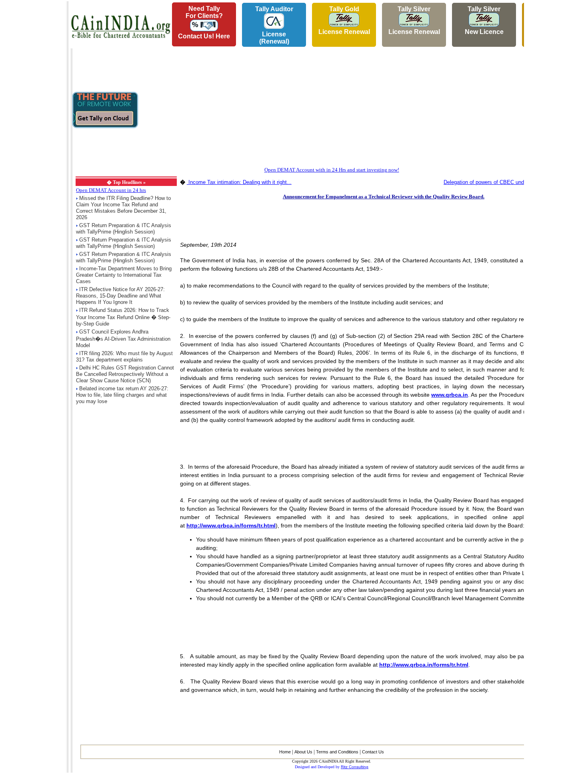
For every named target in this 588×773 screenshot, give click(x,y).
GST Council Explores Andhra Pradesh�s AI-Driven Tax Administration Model (123, 338)
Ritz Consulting (354, 767)
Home (285, 751)
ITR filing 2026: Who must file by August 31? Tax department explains (124, 356)
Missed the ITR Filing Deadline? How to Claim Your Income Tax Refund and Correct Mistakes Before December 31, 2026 (123, 207)
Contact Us (373, 751)
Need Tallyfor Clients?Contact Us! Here (204, 22)
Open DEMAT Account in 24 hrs (111, 190)
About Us (303, 751)
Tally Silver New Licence (484, 20)
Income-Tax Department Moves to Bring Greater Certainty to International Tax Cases (124, 275)
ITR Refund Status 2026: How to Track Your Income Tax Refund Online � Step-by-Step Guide (123, 317)
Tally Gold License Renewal (344, 20)
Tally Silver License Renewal (414, 20)
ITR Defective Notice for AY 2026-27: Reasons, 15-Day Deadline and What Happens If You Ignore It (120, 295)
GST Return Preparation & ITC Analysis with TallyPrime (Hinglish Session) (123, 228)
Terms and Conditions (337, 751)
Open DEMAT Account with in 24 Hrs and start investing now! (331, 170)
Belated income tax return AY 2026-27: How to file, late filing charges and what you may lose (122, 395)
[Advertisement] (32, 120)
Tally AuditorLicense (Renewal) (274, 25)
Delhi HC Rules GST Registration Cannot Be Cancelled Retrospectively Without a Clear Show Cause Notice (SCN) (125, 374)
